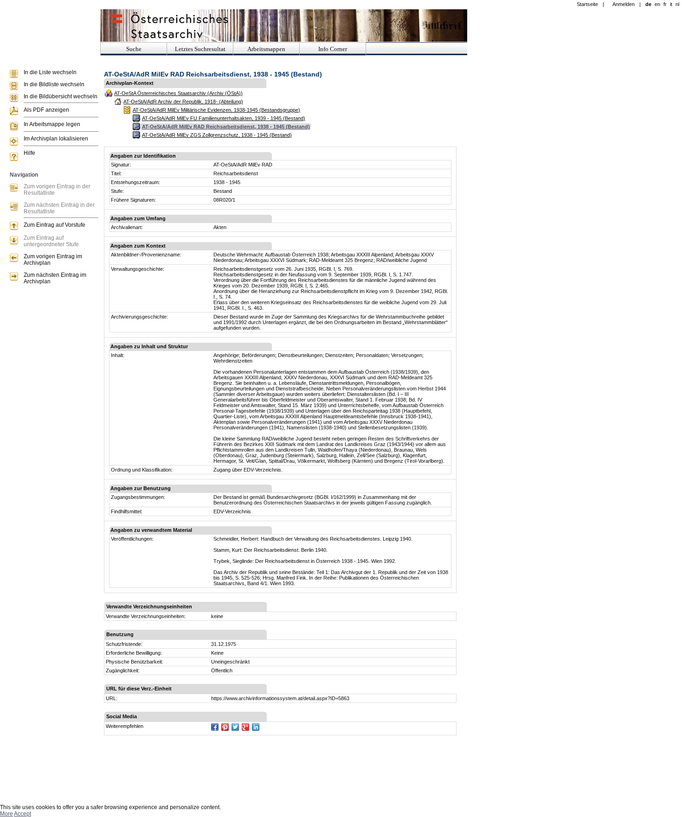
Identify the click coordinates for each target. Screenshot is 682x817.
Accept (22, 814)
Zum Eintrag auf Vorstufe (54, 225)
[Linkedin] (255, 727)
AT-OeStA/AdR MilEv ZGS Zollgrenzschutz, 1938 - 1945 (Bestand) (217, 135)
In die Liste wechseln (50, 72)
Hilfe (29, 153)
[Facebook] (215, 727)
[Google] (245, 727)
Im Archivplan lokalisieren (56, 138)
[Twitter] (235, 727)
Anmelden (623, 4)
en (657, 4)
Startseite (587, 4)
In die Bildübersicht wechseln (60, 96)
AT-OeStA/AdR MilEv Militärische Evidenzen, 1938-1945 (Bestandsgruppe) (216, 110)
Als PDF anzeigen (46, 110)
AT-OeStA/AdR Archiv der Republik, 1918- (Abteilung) (183, 101)
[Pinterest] (225, 727)
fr (665, 4)
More (6, 814)
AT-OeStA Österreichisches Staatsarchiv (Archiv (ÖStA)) (178, 93)
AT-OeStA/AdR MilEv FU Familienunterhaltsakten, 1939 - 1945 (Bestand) (223, 118)
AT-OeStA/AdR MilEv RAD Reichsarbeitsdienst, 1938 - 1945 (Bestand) (226, 126)
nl (677, 4)
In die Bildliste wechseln (54, 84)
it (671, 4)
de (648, 4)
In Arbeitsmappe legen (52, 124)
